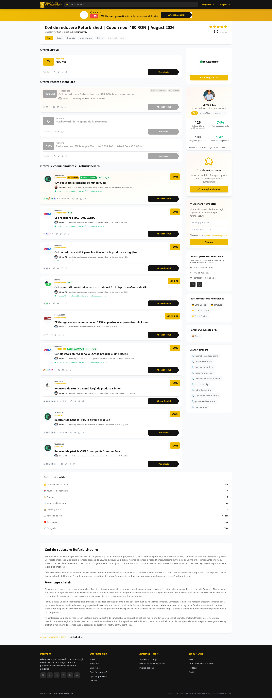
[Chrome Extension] (57, 675)
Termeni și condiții (148, 659)
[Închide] (229, 156)
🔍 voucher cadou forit (202, 367)
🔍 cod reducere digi (201, 390)
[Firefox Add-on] (63, 675)
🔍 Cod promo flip (200, 384)
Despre (100, 38)
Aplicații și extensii (99, 676)
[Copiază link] (66, 72)
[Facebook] (193, 284)
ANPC (191, 659)
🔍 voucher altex (199, 407)
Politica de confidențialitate (152, 663)
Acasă (43, 637)
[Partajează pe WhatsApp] (62, 72)
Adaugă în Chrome (211, 189)
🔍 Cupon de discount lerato (205, 395)
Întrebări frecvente (116, 38)
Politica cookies (146, 667)
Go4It (191, 672)
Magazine (53, 637)
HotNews (193, 667)
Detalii (46, 72)
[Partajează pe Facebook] (54, 72)
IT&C (63, 637)
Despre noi (95, 667)
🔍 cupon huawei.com (202, 373)
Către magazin (207, 77)
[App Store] (77, 675)
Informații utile (86, 38)
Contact (93, 680)
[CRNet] (51, 5)
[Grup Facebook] (50, 675)
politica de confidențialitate (216, 235)
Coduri (59, 38)
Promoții (71, 38)
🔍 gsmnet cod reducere (203, 401)
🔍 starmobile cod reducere (205, 356)
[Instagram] (199, 284)
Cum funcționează (98, 672)
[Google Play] (70, 675)
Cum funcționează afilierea (201, 663)
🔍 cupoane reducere (202, 361)
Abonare (209, 242)
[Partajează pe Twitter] (58, 72)
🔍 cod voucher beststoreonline (207, 378)
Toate (49, 38)
